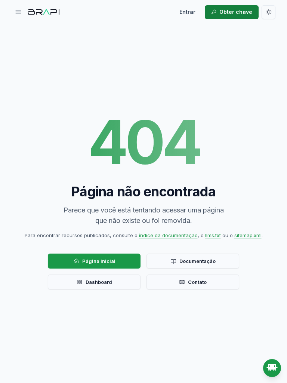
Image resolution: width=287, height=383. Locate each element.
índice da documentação (168, 235)
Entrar (187, 12)
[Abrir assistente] (272, 368)
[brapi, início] (44, 12)
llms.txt (213, 235)
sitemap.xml (248, 235)
